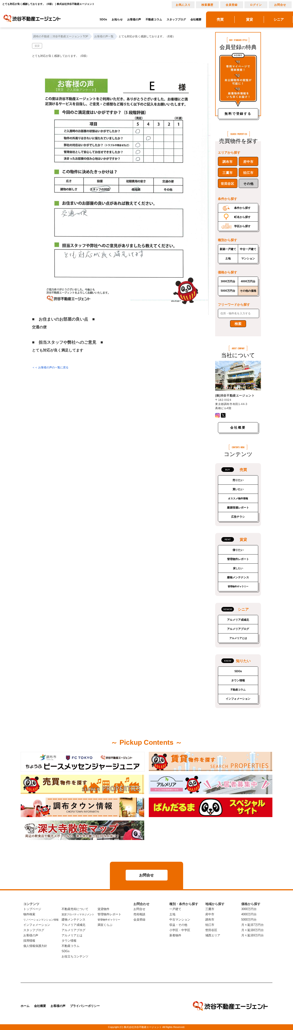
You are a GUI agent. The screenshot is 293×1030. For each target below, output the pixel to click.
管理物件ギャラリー (238, 586)
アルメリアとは (238, 638)
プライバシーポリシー (85, 1006)
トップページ (32, 909)
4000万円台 (248, 281)
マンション (248, 258)
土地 (228, 258)
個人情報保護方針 (35, 946)
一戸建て (175, 909)
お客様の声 (134, 19)
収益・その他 (178, 925)
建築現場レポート (238, 507)
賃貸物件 (103, 909)
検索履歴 (207, 4)
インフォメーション (238, 698)
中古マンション (179, 919)
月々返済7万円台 (252, 925)
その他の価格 (248, 290)
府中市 (248, 161)
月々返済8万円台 (252, 930)
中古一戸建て (248, 249)
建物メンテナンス (238, 577)
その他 (248, 183)
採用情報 (29, 940)
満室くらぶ (105, 925)
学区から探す (242, 226)
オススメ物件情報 (238, 498)
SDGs (103, 19)
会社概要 (195, 19)
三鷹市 (227, 172)
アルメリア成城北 (238, 619)
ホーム (25, 1006)
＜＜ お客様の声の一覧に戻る (50, 367)
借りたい (238, 550)
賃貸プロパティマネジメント (78, 914)
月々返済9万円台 (252, 935)
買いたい (238, 489)
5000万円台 (228, 290)
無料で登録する (238, 113)
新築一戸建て (228, 249)
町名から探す (242, 217)
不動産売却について (75, 909)
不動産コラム (154, 19)
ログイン (256, 4)
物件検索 (29, 914)
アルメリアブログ (238, 629)
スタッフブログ (176, 19)
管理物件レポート (238, 559)
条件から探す (242, 207)
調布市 (227, 161)
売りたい (238, 480)
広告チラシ (238, 516)
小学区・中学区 (179, 930)
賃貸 (37, 45)
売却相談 (139, 914)
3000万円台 (228, 281)
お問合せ (280, 4)
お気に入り (183, 4)
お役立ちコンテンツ (75, 956)
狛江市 (248, 172)
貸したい (238, 568)
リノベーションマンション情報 (41, 919)
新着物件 (175, 935)
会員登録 (232, 4)
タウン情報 (238, 680)
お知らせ (117, 19)
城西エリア (212, 935)
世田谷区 (227, 183)
